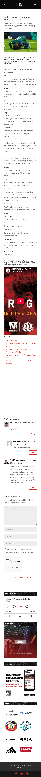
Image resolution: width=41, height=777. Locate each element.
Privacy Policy (27, 765)
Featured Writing (10, 26)
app (29, 23)
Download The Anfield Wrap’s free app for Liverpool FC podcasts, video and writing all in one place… (19, 263)
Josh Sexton (10, 23)
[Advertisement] (20, 388)
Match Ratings (28, 26)
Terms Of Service (12, 765)
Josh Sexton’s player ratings (16, 57)
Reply (33, 434)
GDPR (19, 768)
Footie (19, 26)
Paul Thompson (17, 460)
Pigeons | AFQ (11, 340)
